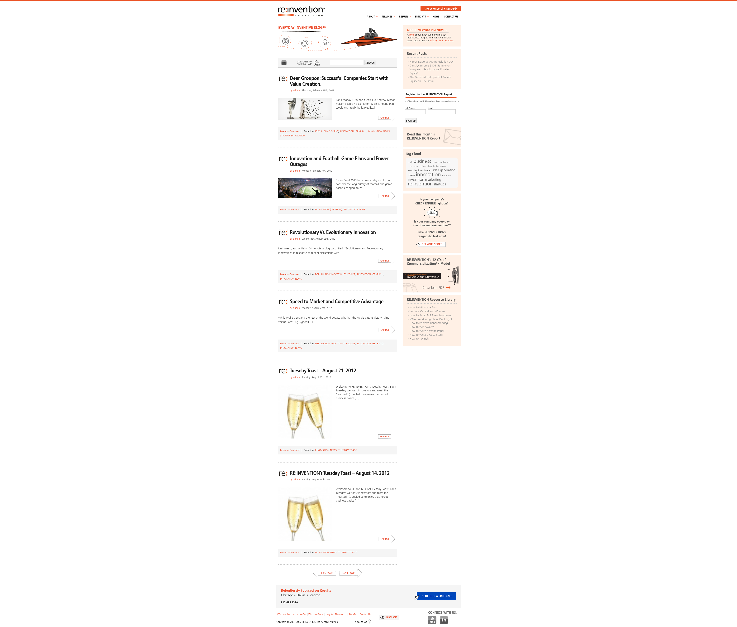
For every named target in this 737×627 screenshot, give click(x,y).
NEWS (436, 16)
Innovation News (379, 131)
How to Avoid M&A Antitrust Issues (431, 315)
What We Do (299, 614)
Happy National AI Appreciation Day (432, 61)
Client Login (391, 616)
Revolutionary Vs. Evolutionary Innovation (333, 232)
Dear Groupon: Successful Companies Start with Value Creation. (339, 81)
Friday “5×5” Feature (441, 40)
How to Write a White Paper (427, 331)
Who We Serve (315, 614)
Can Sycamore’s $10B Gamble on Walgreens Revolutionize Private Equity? (430, 69)
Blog (432, 620)
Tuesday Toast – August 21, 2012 (323, 370)
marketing (433, 179)
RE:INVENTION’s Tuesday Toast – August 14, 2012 (340, 473)
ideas (411, 175)
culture (423, 166)
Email (430, 108)
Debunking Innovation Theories (335, 274)
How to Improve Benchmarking (429, 323)
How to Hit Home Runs (424, 307)
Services (387, 16)
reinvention (420, 184)
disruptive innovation (436, 166)
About (371, 16)
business (422, 161)
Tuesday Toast (347, 450)
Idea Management (326, 131)
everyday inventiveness (420, 170)
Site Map (353, 614)
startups (440, 184)
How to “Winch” (420, 338)
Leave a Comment (290, 131)
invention (416, 179)
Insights (420, 16)
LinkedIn (284, 62)
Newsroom (340, 614)
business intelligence (441, 162)
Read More (386, 118)
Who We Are (283, 614)
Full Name (410, 108)
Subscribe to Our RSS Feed (308, 63)
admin (296, 90)
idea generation (444, 170)
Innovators (447, 175)
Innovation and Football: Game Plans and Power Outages (339, 161)
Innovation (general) (353, 131)
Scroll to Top (361, 622)
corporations (413, 166)
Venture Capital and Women (427, 311)
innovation (428, 174)
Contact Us (451, 16)
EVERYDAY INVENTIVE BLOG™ (302, 27)
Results (403, 16)
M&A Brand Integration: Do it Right (431, 319)
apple (410, 162)
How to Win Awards (422, 327)
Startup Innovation (292, 135)
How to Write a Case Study (426, 334)
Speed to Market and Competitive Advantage (336, 301)
